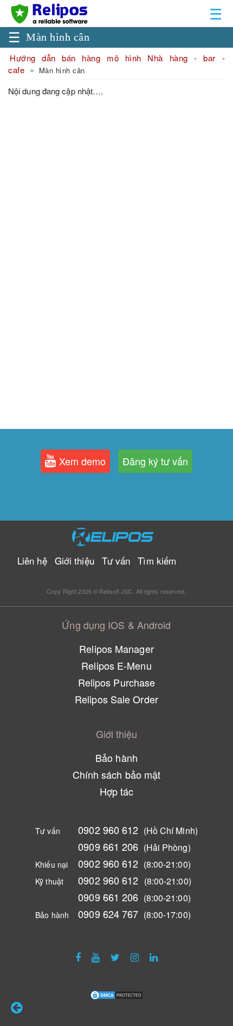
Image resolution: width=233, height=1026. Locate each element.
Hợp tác (117, 791)
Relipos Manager (116, 649)
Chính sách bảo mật (117, 774)
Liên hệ (32, 560)
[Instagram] (135, 957)
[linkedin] (154, 957)
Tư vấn (116, 560)
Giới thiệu (74, 560)
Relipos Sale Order (116, 699)
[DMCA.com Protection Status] (116, 993)
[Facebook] (78, 957)
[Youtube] (96, 957)
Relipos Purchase (117, 682)
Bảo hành (116, 758)
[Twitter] (115, 957)
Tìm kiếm (157, 560)
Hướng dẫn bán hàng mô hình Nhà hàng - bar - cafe (116, 64)
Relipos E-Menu (116, 665)
